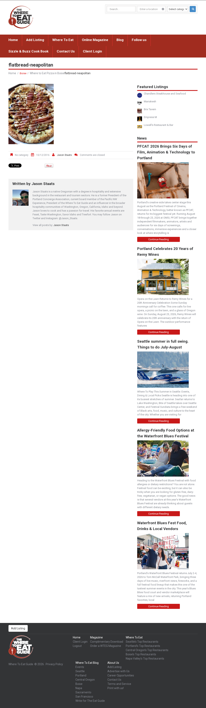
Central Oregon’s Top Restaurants (147, 650)
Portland (80, 675)
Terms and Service (119, 683)
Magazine (96, 637)
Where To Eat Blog (87, 662)
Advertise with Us (118, 671)
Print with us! (115, 688)
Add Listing (35, 40)
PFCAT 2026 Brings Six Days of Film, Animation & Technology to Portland (166, 152)
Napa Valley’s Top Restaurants (145, 658)
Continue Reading (158, 239)
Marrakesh (150, 101)
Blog (120, 40)
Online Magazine (95, 40)
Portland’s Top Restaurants (143, 645)
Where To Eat (63, 40)
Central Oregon (85, 679)
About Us (113, 662)
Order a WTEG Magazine (105, 645)
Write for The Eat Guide (90, 700)
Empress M (150, 117)
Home (13, 40)
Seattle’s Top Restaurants (142, 641)
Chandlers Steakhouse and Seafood (165, 93)
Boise (23, 73)
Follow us (139, 40)
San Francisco (84, 696)
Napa (78, 688)
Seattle (80, 671)
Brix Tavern (150, 109)
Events (79, 667)
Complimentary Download (106, 641)
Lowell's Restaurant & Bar (158, 124)
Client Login (92, 51)
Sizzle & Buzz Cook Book (28, 51)
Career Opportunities (120, 675)
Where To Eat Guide (20, 664)
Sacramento (83, 692)
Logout (77, 645)
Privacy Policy (54, 664)
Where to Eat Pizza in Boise (47, 73)
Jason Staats (64, 155)
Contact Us (66, 51)
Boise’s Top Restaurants (141, 654)
